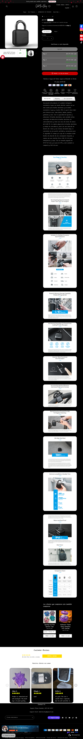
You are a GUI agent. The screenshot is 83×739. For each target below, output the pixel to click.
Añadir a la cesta (49, 636)
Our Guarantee (68, 99)
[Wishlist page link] (49, 6)
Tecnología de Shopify (19, 738)
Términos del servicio (51, 738)
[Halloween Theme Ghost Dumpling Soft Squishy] (65, 616)
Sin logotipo (48, 32)
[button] (7, 6)
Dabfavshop (11, 738)
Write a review (52, 656)
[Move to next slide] (76, 685)
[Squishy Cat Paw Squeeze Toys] (49, 616)
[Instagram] (81, 29)
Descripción (47, 99)
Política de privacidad (40, 738)
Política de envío (73, 738)
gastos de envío (47, 22)
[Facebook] (81, 26)
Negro (56, 32)
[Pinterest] (81, 39)
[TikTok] (81, 42)
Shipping (57, 99)
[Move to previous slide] (7, 685)
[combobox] (49, 631)
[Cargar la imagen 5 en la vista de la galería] (31, 53)
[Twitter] (81, 32)
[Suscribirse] (32, 717)
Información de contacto (63, 738)
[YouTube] (81, 36)
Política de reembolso (29, 738)
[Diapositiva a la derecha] (36, 53)
